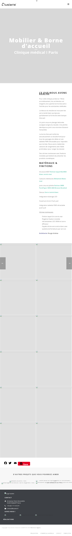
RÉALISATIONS (34, 533)
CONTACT (58, 533)
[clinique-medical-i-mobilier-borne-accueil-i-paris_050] (18, 297)
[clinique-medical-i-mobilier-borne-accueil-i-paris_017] (54, 297)
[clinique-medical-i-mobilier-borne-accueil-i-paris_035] (18, 261)
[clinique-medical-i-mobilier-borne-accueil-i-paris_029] (18, 332)
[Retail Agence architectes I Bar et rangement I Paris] (18, 489)
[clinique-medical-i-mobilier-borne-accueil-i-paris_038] (54, 440)
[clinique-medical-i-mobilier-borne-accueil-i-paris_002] (54, 332)
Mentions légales (36, 527)
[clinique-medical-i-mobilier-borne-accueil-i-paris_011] (18, 404)
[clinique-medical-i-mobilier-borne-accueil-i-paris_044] (54, 261)
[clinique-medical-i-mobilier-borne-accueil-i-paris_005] (18, 368)
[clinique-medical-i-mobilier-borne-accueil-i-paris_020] (54, 404)
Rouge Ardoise (53, 233)
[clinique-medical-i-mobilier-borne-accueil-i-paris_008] (54, 368)
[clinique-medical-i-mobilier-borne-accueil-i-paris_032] (18, 440)
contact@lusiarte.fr (12, 508)
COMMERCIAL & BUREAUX (47, 533)
